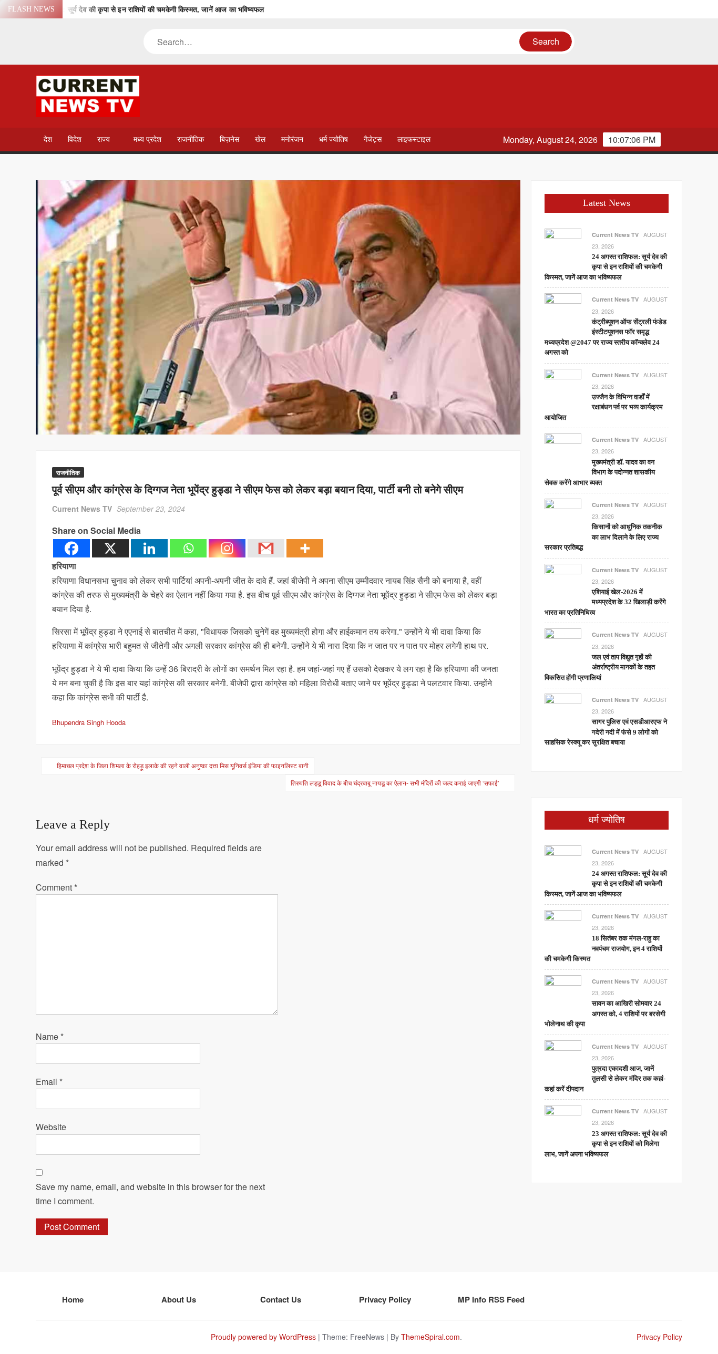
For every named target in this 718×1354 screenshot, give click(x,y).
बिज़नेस (229, 139)
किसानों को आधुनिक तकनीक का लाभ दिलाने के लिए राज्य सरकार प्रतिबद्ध (603, 537)
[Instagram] (227, 548)
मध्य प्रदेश (147, 139)
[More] (304, 548)
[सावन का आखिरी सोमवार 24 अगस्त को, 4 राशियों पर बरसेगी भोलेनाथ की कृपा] (563, 992)
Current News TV (82, 508)
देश (48, 139)
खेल (260, 139)
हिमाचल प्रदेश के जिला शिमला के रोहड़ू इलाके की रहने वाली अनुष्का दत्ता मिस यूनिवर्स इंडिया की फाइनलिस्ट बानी (183, 765)
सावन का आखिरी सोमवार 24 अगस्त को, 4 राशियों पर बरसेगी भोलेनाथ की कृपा (605, 1013)
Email (49, 1082)
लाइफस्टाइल (413, 139)
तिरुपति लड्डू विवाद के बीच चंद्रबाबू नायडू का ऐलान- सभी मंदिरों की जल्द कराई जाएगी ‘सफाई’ (395, 782)
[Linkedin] (149, 548)
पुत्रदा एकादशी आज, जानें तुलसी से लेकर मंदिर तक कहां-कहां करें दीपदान (605, 1078)
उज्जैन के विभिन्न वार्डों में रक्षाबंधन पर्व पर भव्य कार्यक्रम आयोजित (604, 407)
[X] (110, 548)
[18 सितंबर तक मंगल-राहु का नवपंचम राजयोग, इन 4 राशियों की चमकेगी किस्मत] (563, 927)
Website (51, 1127)
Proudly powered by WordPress (263, 1336)
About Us (178, 1299)
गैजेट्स (373, 139)
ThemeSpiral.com (430, 1336)
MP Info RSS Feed (491, 1299)
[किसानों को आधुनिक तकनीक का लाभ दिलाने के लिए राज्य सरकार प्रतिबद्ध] (563, 516)
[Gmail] (266, 548)
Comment (56, 887)
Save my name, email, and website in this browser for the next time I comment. (150, 1194)
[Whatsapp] (188, 548)
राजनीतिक (190, 139)
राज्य (103, 139)
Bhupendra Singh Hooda (89, 722)
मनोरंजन (292, 139)
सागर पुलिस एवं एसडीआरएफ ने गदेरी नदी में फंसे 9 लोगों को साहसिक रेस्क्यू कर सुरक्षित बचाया (606, 732)
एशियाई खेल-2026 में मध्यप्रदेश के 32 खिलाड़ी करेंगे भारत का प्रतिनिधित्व (605, 602)
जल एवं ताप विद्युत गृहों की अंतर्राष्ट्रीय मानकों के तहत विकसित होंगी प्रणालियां (600, 667)
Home (73, 1299)
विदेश (74, 139)
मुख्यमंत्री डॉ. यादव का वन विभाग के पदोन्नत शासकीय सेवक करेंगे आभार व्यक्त (600, 472)
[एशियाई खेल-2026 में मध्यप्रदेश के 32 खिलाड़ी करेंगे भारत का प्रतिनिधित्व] (563, 581)
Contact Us (280, 1299)
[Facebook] (71, 548)
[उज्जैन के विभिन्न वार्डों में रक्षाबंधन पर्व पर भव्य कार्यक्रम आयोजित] (563, 386)
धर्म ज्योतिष (333, 139)
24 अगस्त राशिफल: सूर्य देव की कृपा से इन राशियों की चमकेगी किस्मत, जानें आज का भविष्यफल (138, 10)
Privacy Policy (385, 1299)
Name (50, 1036)
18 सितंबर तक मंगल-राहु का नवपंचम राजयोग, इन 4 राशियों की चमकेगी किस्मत (603, 948)
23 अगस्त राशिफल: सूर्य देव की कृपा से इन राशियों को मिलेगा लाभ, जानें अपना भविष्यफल (606, 1144)
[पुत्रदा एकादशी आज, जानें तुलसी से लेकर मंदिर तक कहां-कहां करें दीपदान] (563, 1057)
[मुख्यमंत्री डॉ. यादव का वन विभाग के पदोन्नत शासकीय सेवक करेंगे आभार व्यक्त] (563, 451)
